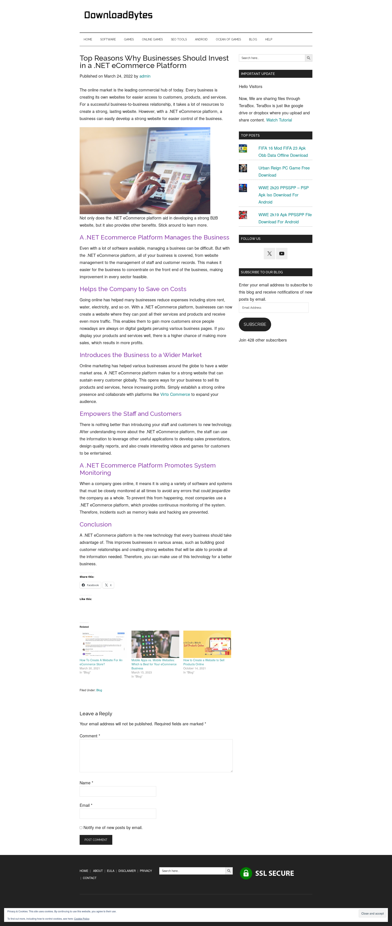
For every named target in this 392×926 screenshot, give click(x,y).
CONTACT (90, 878)
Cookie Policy (81, 918)
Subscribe (255, 324)
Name (86, 783)
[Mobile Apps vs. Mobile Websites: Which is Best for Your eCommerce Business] (155, 644)
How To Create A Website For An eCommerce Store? (101, 662)
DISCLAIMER (127, 871)
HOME (84, 871)
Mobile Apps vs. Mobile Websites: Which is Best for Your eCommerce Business (154, 664)
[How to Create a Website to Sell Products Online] (207, 644)
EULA (110, 871)
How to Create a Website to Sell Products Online (203, 662)
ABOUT (98, 871)
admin (144, 76)
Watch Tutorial (279, 120)
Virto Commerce (175, 394)
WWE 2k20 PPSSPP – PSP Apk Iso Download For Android (283, 195)
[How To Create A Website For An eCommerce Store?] (103, 644)
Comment (90, 736)
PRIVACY (146, 871)
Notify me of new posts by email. (113, 827)
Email (86, 805)
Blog (99, 690)
